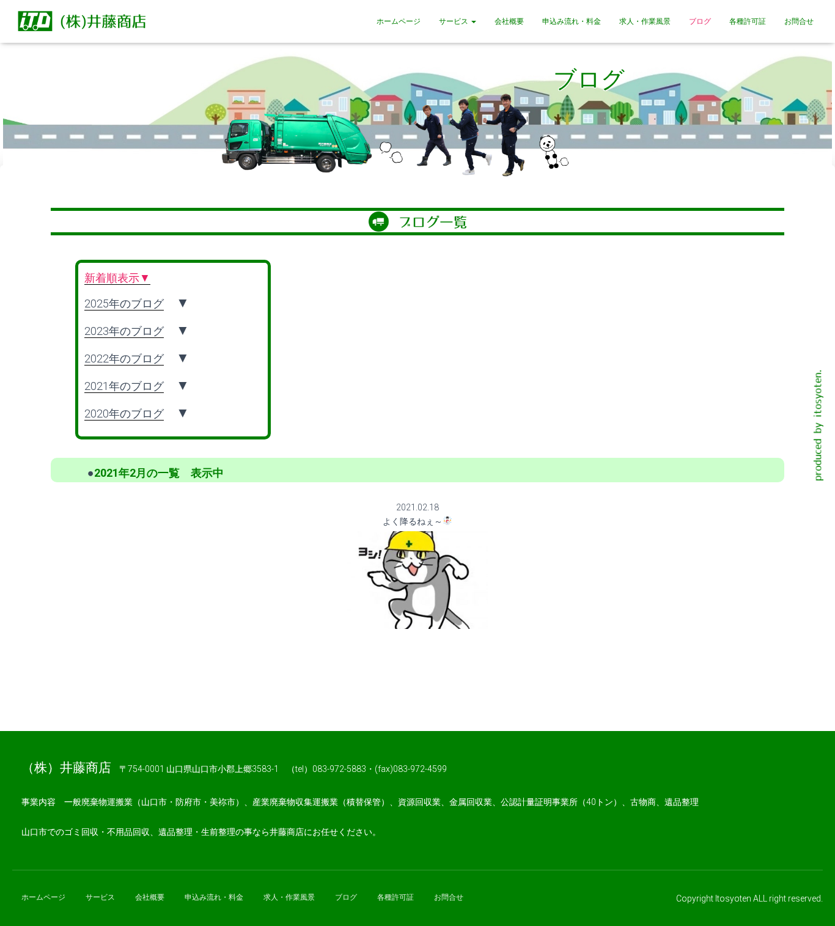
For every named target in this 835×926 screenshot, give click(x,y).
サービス (454, 21)
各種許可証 (747, 21)
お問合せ (799, 21)
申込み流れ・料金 (571, 21)
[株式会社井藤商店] (84, 21)
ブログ (700, 21)
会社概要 (509, 21)
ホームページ (399, 21)
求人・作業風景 (645, 21)
